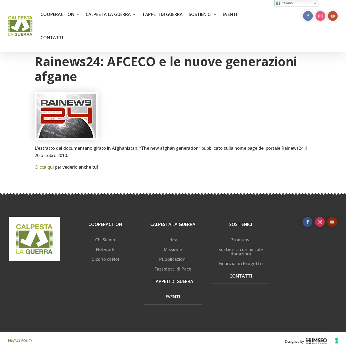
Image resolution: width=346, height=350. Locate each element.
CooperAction (105, 224)
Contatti (240, 276)
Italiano (286, 3)
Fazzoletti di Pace (173, 269)
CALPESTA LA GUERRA (108, 14)
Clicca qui (44, 167)
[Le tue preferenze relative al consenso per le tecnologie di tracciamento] (336, 340)
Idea (172, 240)
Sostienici (240, 224)
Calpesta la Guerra (172, 224)
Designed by (294, 341)
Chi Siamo (105, 240)
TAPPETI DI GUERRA (162, 14)
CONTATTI (52, 38)
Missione (173, 249)
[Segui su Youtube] (333, 16)
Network (105, 249)
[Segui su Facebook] (308, 16)
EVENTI (230, 14)
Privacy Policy (20, 340)
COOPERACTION (57, 14)
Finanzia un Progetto (241, 263)
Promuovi (241, 240)
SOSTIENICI (200, 14)
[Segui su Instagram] (320, 16)
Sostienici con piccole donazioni (240, 251)
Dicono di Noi (105, 259)
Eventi (173, 297)
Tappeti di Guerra (173, 281)
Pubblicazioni (173, 259)
